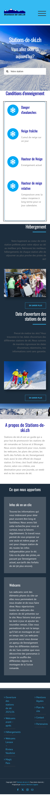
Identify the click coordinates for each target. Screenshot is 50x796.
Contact (40, 717)
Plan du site (40, 709)
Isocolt (23, 785)
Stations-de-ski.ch (23, 782)
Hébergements (10, 732)
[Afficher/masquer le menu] (42, 13)
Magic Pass (9, 761)
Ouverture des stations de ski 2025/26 (10, 704)
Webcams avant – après (10, 722)
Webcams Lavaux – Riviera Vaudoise (10, 745)
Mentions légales (40, 699)
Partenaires (40, 723)
